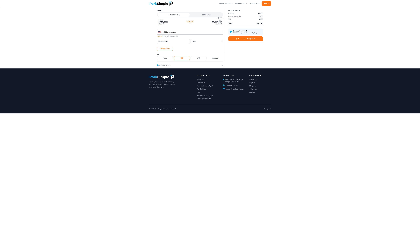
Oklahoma (253, 89)
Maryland (252, 86)
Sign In (266, 3)
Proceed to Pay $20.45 (247, 39)
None (165, 58)
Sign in (160, 36)
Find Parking (254, 3)
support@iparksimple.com (235, 89)
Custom (215, 58)
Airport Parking (225, 3)
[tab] (174, 15)
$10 (198, 58)
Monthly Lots (240, 3)
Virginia (252, 83)
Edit (221, 18)
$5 (182, 58)
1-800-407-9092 (232, 85)
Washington (253, 79)
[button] (190, 22)
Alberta (252, 92)
